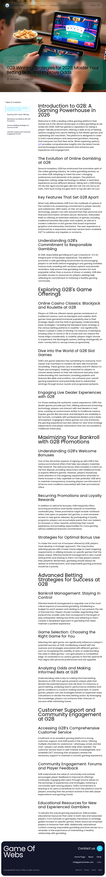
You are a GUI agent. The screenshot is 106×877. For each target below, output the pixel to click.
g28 (40, 144)
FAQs (99, 857)
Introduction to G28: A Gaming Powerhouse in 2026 (17, 109)
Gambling (12, 61)
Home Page (79, 857)
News (90, 857)
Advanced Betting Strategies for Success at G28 (18, 126)
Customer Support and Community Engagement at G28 (18, 133)
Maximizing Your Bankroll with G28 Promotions (18, 120)
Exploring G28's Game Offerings (18, 114)
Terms (93, 870)
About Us (79, 870)
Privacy (86, 870)
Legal (100, 870)
